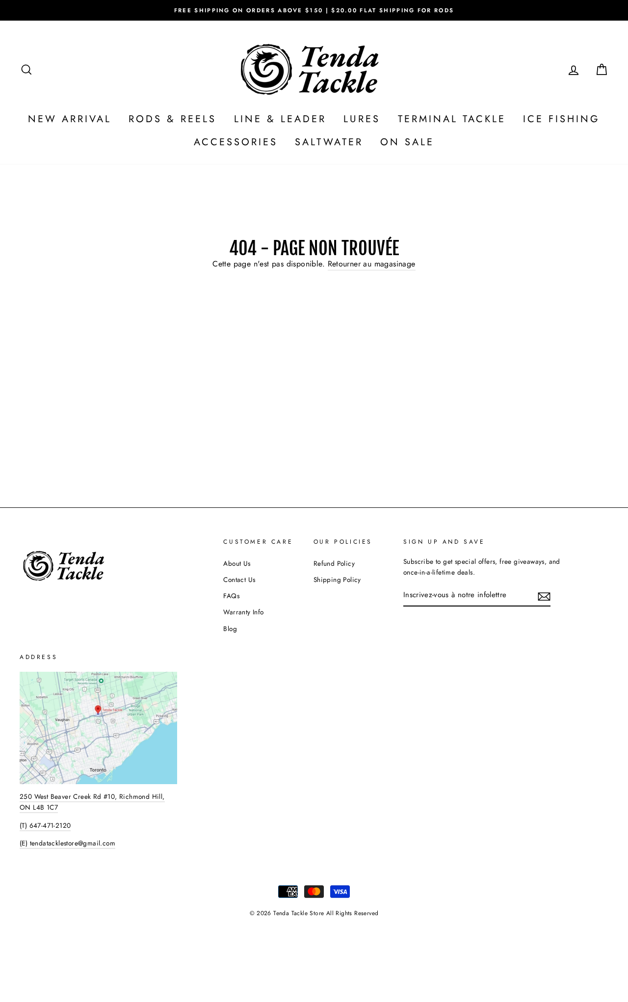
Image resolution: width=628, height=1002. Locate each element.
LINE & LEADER (280, 119)
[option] (314, 10)
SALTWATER (329, 142)
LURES (361, 119)
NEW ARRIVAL (69, 119)
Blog (230, 628)
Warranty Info (243, 612)
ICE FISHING (561, 119)
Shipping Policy (337, 579)
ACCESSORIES (236, 142)
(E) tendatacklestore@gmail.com (67, 843)
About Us (236, 563)
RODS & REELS (172, 119)
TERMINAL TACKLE (452, 119)
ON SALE (407, 142)
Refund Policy (334, 563)
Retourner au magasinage (372, 263)
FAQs (231, 596)
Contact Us (239, 579)
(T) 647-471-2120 (45, 825)
